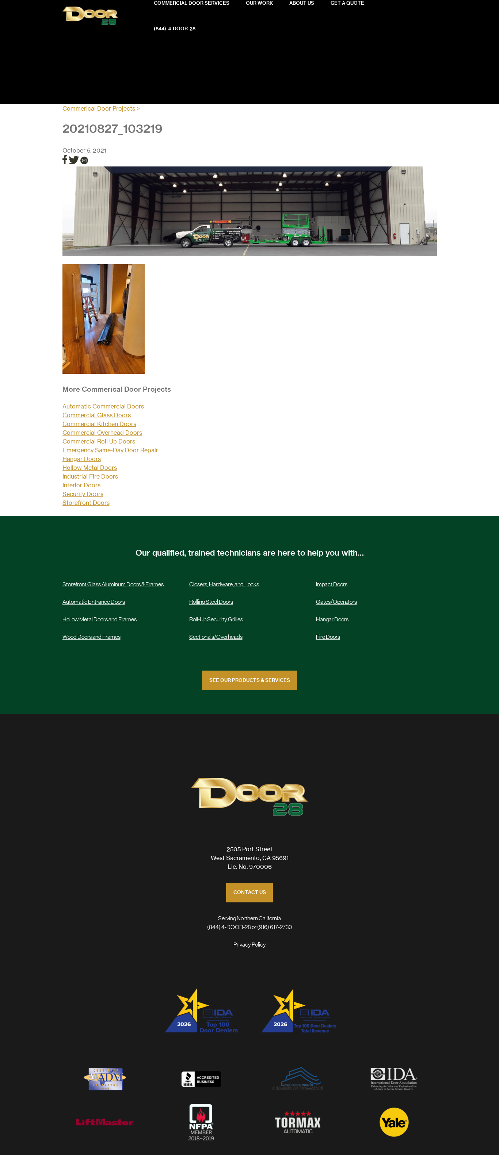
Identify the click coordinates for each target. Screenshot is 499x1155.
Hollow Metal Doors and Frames (99, 619)
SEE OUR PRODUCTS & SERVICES (249, 680)
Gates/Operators (336, 602)
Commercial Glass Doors (96, 415)
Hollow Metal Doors (89, 467)
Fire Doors (328, 637)
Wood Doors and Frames (91, 637)
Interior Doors (81, 485)
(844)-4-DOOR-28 (174, 29)
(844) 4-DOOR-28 (229, 927)
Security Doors (82, 494)
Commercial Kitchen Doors (99, 423)
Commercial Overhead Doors (102, 432)
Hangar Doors (81, 459)
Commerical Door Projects (98, 108)
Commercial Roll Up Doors (98, 441)
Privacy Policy (249, 945)
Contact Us (249, 892)
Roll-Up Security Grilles (216, 619)
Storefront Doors (86, 502)
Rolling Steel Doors (211, 602)
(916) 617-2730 (274, 927)
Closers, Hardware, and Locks (224, 584)
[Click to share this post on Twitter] (74, 162)
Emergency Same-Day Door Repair (110, 450)
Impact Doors (331, 584)
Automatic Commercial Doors (103, 406)
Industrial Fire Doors (90, 476)
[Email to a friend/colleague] (84, 162)
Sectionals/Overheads (216, 637)
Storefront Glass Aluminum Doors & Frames (113, 584)
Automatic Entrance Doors (93, 602)
